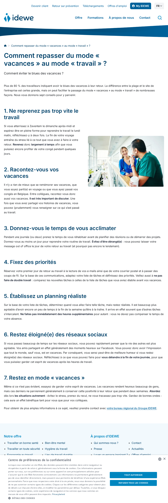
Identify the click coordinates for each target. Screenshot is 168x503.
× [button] (164, 459)
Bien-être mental (55, 443)
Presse (98, 448)
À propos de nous (121, 17)
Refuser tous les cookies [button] (133, 482)
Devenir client (39, 6)
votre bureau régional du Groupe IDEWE (132, 408)
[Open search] (160, 17)
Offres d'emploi (117, 6)
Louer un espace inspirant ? (111, 454)
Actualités (138, 448)
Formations (96, 17)
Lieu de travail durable (59, 454)
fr (157, 6)
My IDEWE (143, 6)
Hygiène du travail (56, 448)
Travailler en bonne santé (22, 443)
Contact (144, 17)
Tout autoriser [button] (133, 475)
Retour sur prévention (65, 6)
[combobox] (159, 459)
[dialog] (84, 479)
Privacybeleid (58, 494)
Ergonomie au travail (20, 454)
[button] (57, 498)
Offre (78, 17)
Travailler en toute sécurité (23, 448)
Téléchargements (93, 6)
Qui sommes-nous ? (106, 443)
